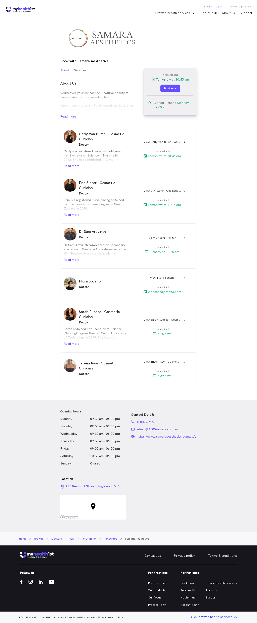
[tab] (64, 71)
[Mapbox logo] (69, 517)
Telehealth (188, 590)
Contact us (153, 555)
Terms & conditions (222, 555)
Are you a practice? (241, 6)
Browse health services (221, 583)
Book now (187, 583)
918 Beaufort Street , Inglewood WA (92, 486)
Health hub (208, 13)
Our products (157, 590)
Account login (190, 605)
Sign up (208, 6)
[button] (93, 507)
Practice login (157, 605)
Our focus (155, 597)
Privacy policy (184, 555)
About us (228, 13)
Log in (219, 6)
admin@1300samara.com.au (157, 429)
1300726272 (146, 422)
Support (246, 13)
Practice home (157, 583)
